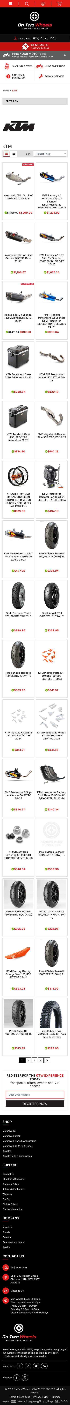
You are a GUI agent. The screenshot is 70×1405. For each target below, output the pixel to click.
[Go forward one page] (47, 1060)
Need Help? (37, 38)
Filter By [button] (12, 101)
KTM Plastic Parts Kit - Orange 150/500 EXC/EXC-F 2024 (51, 675)
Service (6, 1247)
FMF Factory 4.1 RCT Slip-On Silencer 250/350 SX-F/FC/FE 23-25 (51, 260)
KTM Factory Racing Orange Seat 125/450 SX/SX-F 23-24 (18, 974)
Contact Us (8, 1174)
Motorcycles (8, 1130)
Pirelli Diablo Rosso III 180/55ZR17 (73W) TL (18, 674)
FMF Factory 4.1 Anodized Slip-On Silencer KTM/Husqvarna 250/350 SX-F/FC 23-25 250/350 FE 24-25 (51, 203)
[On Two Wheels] (35, 20)
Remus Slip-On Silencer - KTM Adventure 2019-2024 (18, 317)
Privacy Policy (40, 1397)
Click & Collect (10, 1204)
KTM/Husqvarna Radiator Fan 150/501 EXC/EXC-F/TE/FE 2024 (52, 497)
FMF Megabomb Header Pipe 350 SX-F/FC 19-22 (51, 436)
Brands (6, 1232)
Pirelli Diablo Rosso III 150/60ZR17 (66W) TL (52, 973)
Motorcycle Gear (11, 1135)
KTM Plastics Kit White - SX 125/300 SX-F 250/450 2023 (51, 735)
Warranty (7, 1194)
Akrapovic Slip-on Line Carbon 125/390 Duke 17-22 (18, 258)
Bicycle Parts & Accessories (17, 1156)
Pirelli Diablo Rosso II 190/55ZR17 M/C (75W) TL (52, 914)
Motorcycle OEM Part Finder (17, 1146)
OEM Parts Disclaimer (13, 1179)
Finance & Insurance (13, 1242)
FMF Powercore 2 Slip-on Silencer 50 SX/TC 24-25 (18, 795)
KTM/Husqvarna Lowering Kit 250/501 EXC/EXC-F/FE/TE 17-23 (18, 855)
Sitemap (56, 1397)
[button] (10, 3)
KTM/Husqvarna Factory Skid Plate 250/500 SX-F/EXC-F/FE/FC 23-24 (51, 795)
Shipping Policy (10, 1184)
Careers (6, 1237)
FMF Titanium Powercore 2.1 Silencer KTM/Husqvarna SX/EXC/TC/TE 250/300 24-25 (51, 321)
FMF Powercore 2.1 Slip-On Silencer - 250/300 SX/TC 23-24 (18, 556)
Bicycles (6, 1151)
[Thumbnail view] (6, 154)
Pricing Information (12, 1209)
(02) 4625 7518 (19, 1267)
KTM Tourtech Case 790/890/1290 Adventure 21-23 (18, 437)
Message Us (17, 1290)
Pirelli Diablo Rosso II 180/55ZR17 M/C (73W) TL (18, 914)
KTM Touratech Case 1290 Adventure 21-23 (18, 376)
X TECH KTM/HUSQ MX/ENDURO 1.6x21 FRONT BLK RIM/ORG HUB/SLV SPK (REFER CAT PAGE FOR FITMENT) (18, 501)
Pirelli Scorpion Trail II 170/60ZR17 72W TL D (18, 615)
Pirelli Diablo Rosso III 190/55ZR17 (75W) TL (52, 555)
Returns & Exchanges (13, 1189)
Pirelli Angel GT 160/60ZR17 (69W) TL (18, 1032)
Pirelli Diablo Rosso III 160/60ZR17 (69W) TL (52, 853)
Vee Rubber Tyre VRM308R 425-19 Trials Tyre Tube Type (52, 1034)
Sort (28, 153)
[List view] (13, 154)
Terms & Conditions (19, 1397)
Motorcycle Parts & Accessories (19, 1140)
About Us (7, 1227)
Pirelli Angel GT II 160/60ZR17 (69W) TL (52, 615)
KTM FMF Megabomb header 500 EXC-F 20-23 (51, 377)
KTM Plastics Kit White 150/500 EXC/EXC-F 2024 (18, 735)
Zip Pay (6, 1199)
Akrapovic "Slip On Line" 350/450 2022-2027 (18, 197)
